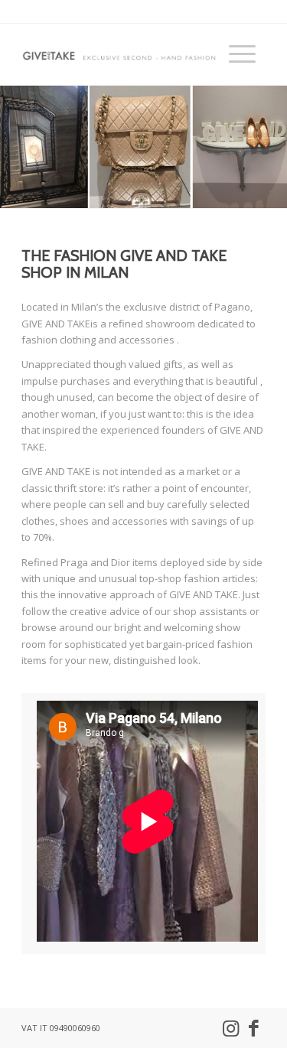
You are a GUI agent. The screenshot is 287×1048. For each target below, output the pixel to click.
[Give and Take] (119, 54)
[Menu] (240, 54)
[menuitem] (240, 54)
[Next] (273, 147)
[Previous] (13, 147)
